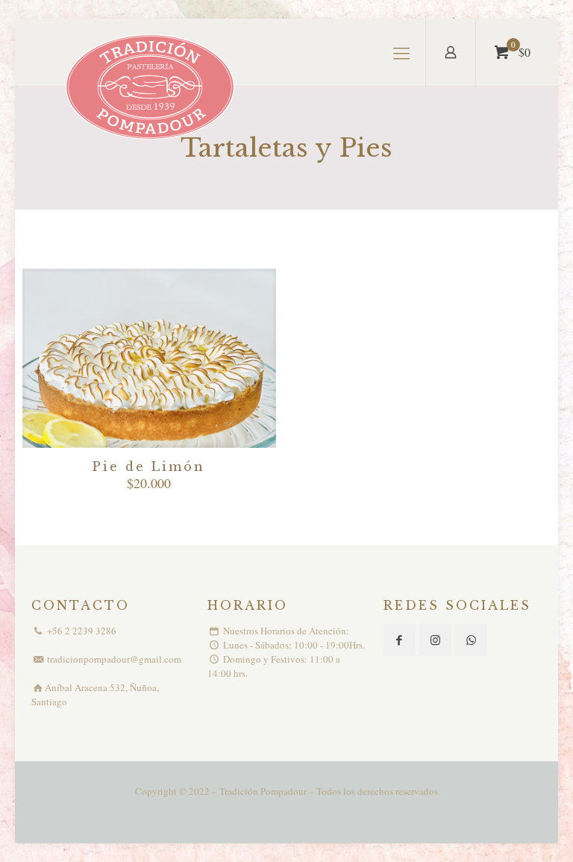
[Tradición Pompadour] (152, 88)
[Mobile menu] (401, 52)
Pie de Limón (149, 466)
